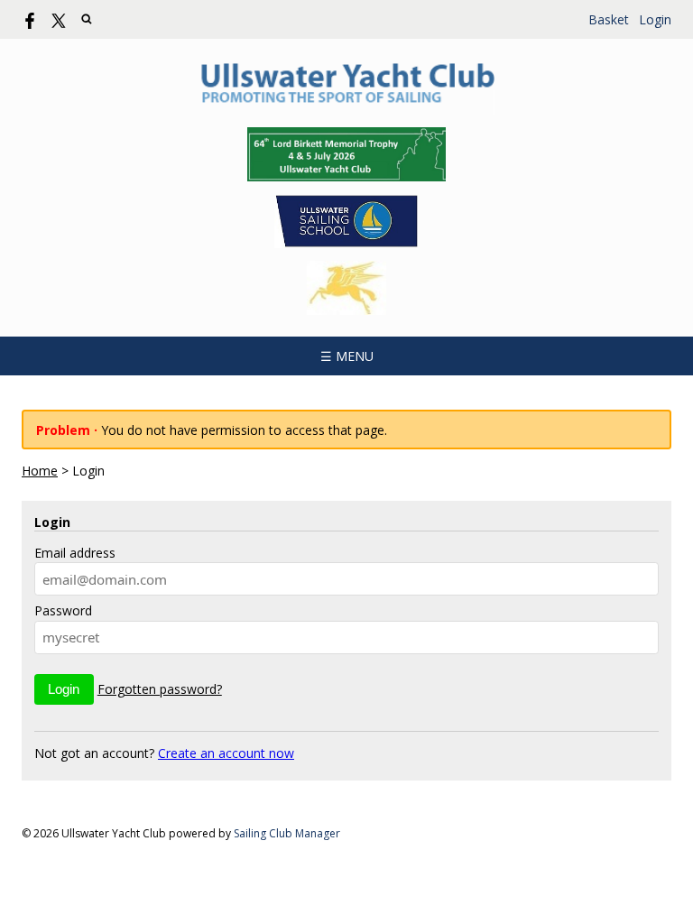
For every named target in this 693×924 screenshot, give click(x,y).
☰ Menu (347, 356)
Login (655, 19)
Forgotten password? (159, 689)
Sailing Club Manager (287, 833)
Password (63, 610)
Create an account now (226, 753)
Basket (608, 19)
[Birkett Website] (346, 154)
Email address (75, 552)
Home (40, 470)
